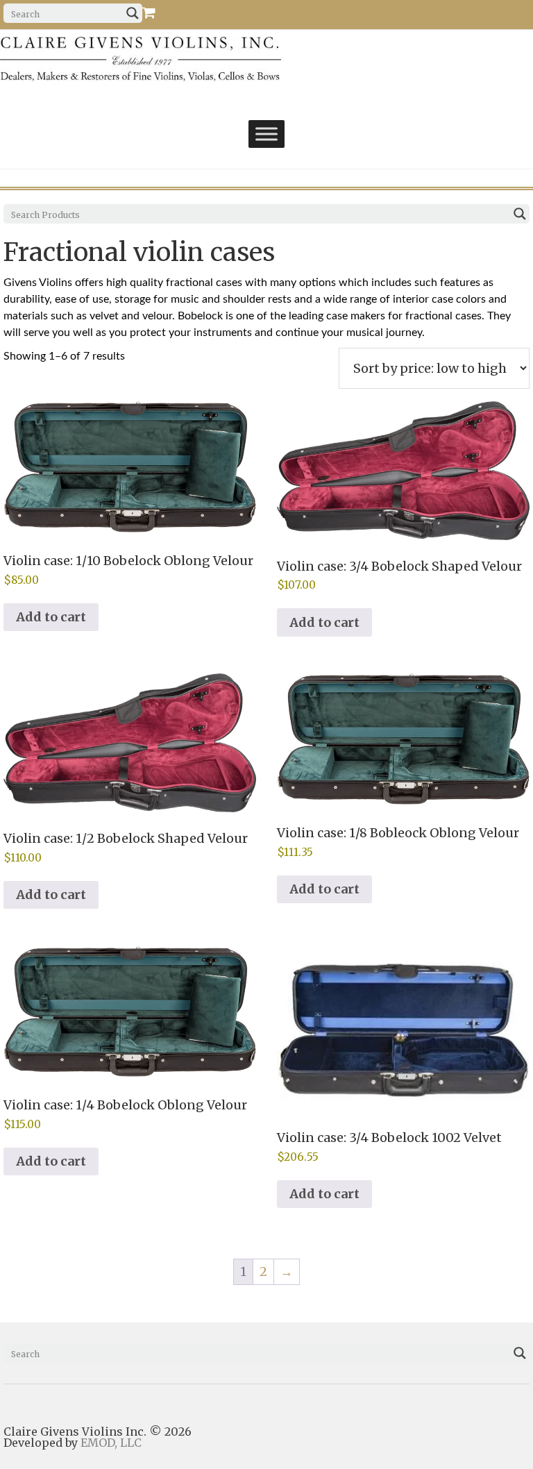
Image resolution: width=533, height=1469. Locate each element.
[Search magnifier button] (132, 13)
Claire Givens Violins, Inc (175, 59)
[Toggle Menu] (266, 133)
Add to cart (51, 617)
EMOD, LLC (111, 1443)
